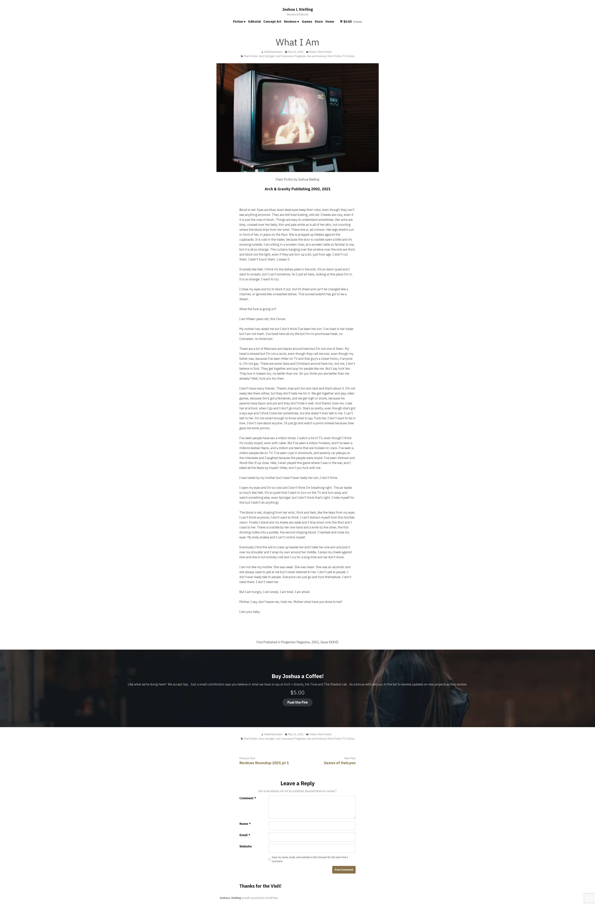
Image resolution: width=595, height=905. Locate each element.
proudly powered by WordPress (260, 898)
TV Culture (349, 56)
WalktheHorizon (273, 51)
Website (245, 846)
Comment (247, 798)
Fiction (238, 21)
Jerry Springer (267, 56)
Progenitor (300, 56)
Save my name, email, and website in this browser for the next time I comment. (310, 859)
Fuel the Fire (297, 702)
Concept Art (272, 21)
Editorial (254, 21)
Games (307, 21)
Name (245, 824)
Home (329, 21)
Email (244, 835)
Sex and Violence (316, 56)
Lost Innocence (284, 56)
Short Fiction (324, 51)
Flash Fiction (251, 56)
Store (319, 21)
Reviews (290, 21)
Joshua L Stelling (297, 9)
